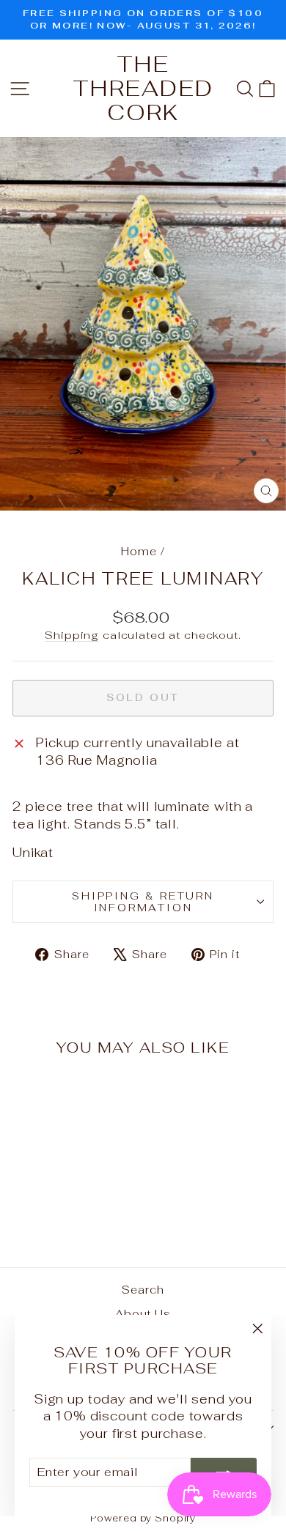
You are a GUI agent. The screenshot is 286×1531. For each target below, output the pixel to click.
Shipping (72, 635)
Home (138, 551)
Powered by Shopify (143, 1518)
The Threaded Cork (143, 88)
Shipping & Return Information (143, 901)
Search (143, 1290)
